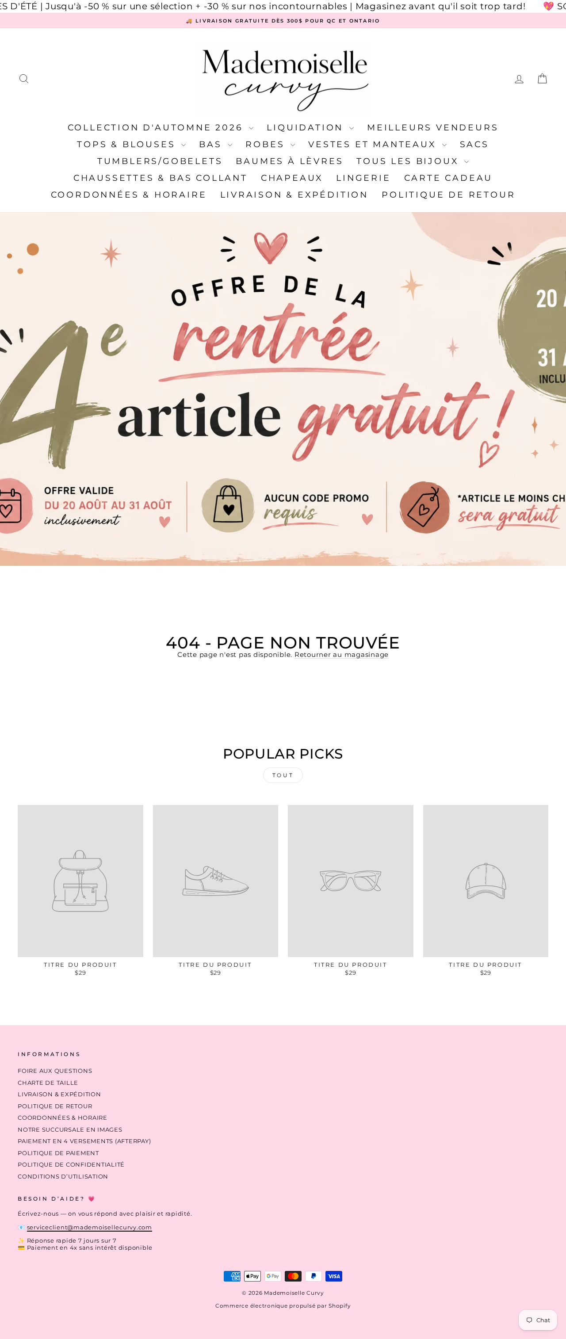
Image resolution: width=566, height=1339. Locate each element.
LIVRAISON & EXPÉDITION (294, 195)
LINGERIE (363, 178)
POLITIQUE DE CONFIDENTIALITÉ (71, 1164)
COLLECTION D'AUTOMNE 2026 (157, 127)
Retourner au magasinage (341, 654)
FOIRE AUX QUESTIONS (55, 1071)
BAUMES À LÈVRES (289, 161)
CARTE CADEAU (448, 178)
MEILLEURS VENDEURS (432, 127)
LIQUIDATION (307, 127)
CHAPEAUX (292, 178)
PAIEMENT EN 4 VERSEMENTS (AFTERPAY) (84, 1141)
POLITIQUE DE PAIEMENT (58, 1153)
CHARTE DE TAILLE (48, 1083)
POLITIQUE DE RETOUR (448, 195)
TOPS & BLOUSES (128, 144)
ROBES (266, 144)
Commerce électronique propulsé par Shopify (283, 1305)
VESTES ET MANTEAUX (374, 144)
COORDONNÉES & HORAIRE (129, 195)
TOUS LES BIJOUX (409, 161)
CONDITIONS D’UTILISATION (63, 1176)
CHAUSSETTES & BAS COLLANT (160, 178)
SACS (474, 144)
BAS (212, 144)
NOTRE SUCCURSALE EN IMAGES (70, 1129)
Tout (283, 775)
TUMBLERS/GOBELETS (160, 161)
